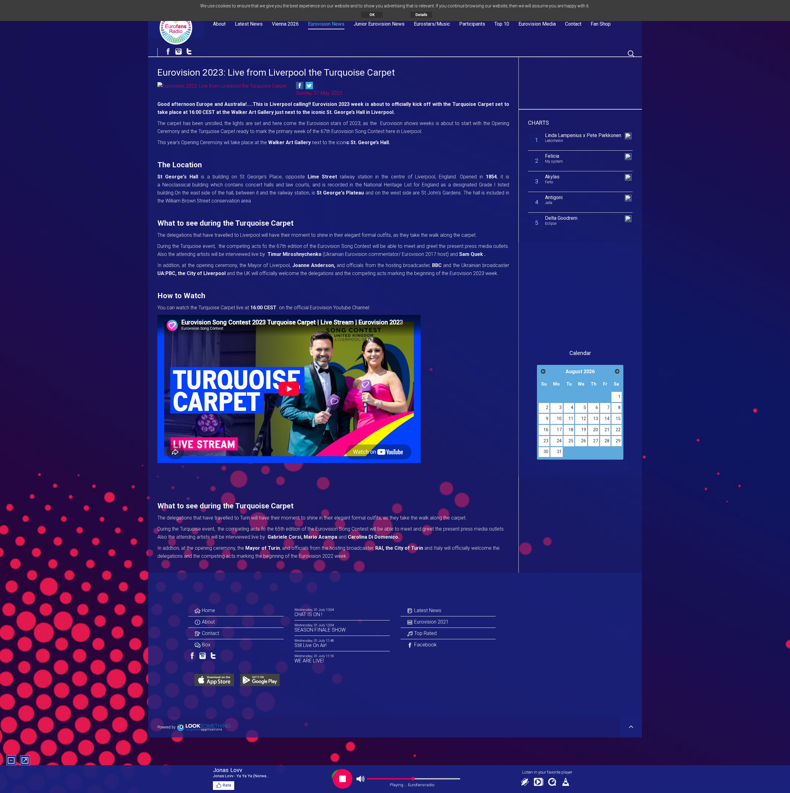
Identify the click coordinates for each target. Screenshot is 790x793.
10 (559, 418)
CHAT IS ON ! (308, 614)
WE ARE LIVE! (309, 661)
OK (372, 15)
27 (595, 441)
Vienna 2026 (285, 24)
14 (607, 418)
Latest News (249, 24)
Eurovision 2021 (431, 622)
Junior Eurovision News (379, 24)
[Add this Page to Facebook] (299, 85)
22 (618, 429)
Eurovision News (326, 24)
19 (583, 429)
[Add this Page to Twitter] (309, 85)
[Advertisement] (580, 81)
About (219, 24)
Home (208, 610)
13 (595, 418)
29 (618, 441)
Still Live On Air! (310, 645)
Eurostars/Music (432, 24)
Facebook (425, 645)
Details (421, 15)
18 (570, 429)
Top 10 (501, 24)
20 (595, 429)
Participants (472, 24)
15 (618, 418)
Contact (573, 24)
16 (545, 429)
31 (559, 451)
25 (570, 441)
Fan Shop (601, 24)
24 (559, 441)
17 (559, 429)
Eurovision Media (537, 24)
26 (583, 441)
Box (205, 645)
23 (545, 441)
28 (607, 441)
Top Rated (425, 633)
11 (570, 418)
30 (545, 451)
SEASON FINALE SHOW (320, 630)
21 (607, 429)
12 (583, 418)
